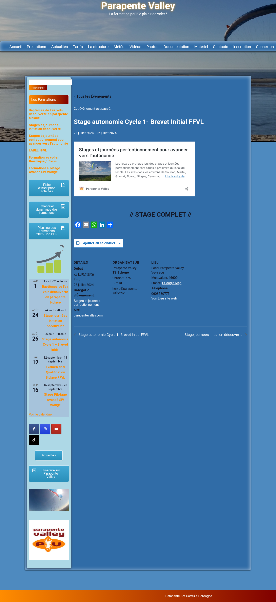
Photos (152, 46)
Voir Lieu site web (164, 298)
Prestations (36, 46)
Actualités (59, 46)
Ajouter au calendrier (99, 243)
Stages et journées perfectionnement (87, 303)
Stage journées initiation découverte (213, 334)
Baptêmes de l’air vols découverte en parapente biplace (48, 114)
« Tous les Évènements (92, 96)
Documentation (176, 46)
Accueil (15, 46)
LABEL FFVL (38, 150)
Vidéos (135, 46)
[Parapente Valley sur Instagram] (45, 429)
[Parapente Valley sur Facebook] (34, 429)
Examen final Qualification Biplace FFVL (55, 372)
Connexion (265, 46)
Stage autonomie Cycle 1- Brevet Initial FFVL (113, 334)
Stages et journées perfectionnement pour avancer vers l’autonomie (48, 139)
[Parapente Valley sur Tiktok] (34, 440)
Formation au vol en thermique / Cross (44, 159)
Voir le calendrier (41, 414)
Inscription (242, 46)
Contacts (220, 46)
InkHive (243, 596)
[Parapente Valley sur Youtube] (56, 429)
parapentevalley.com (88, 315)
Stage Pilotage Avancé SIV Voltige (55, 400)
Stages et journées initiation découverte (45, 127)
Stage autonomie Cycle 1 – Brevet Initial (55, 344)
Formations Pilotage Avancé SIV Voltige (44, 170)
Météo (119, 46)
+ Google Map (171, 283)
